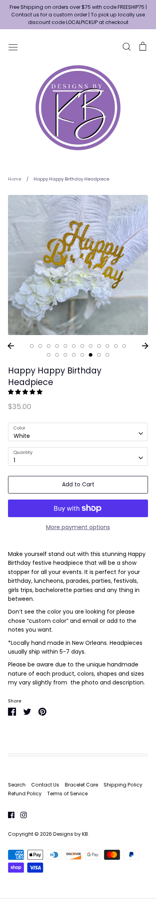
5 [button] (65, 346)
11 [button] (116, 346)
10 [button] (107, 346)
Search (17, 784)
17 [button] (82, 355)
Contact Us (45, 784)
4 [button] (57, 346)
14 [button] (57, 355)
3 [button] (48, 346)
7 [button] (82, 346)
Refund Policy (25, 793)
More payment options (78, 527)
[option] (78, 265)
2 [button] (40, 346)
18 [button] (90, 355)
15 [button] (65, 355)
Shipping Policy (123, 784)
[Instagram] (20, 815)
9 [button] (99, 346)
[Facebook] (8, 815)
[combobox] (78, 432)
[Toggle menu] (13, 46)
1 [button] (32, 346)
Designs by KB (70, 834)
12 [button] (124, 346)
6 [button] (74, 346)
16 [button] (74, 355)
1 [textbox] (14, 460)
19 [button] (99, 355)
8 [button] (90, 346)
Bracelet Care (81, 784)
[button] (26, 392)
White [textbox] (22, 436)
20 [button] (107, 355)
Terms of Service (67, 793)
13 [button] (48, 355)
